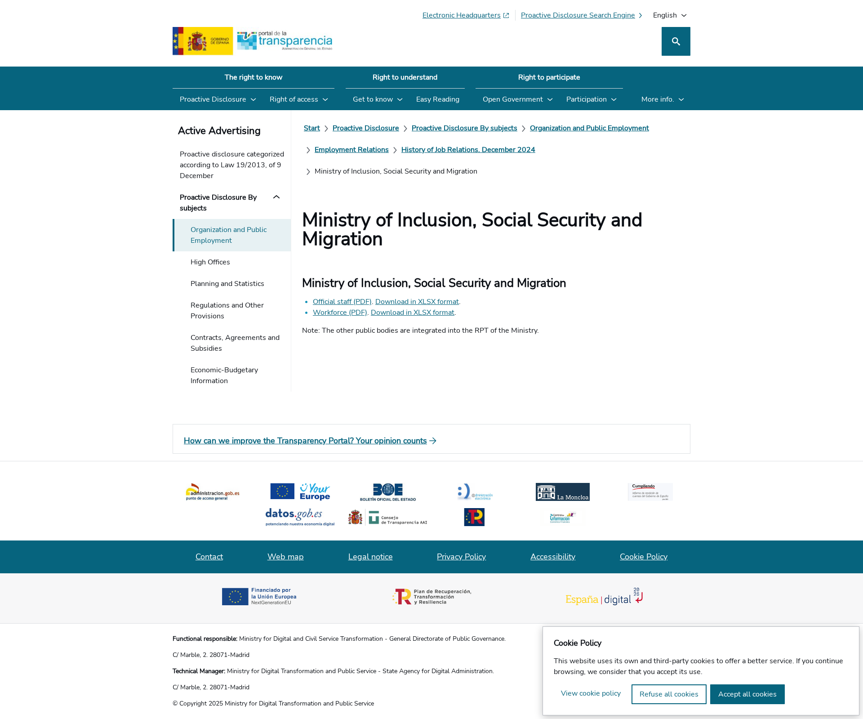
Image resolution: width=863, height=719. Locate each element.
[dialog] (701, 670)
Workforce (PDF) (340, 312)
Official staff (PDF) (342, 302)
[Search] (676, 41)
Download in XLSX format (417, 302)
